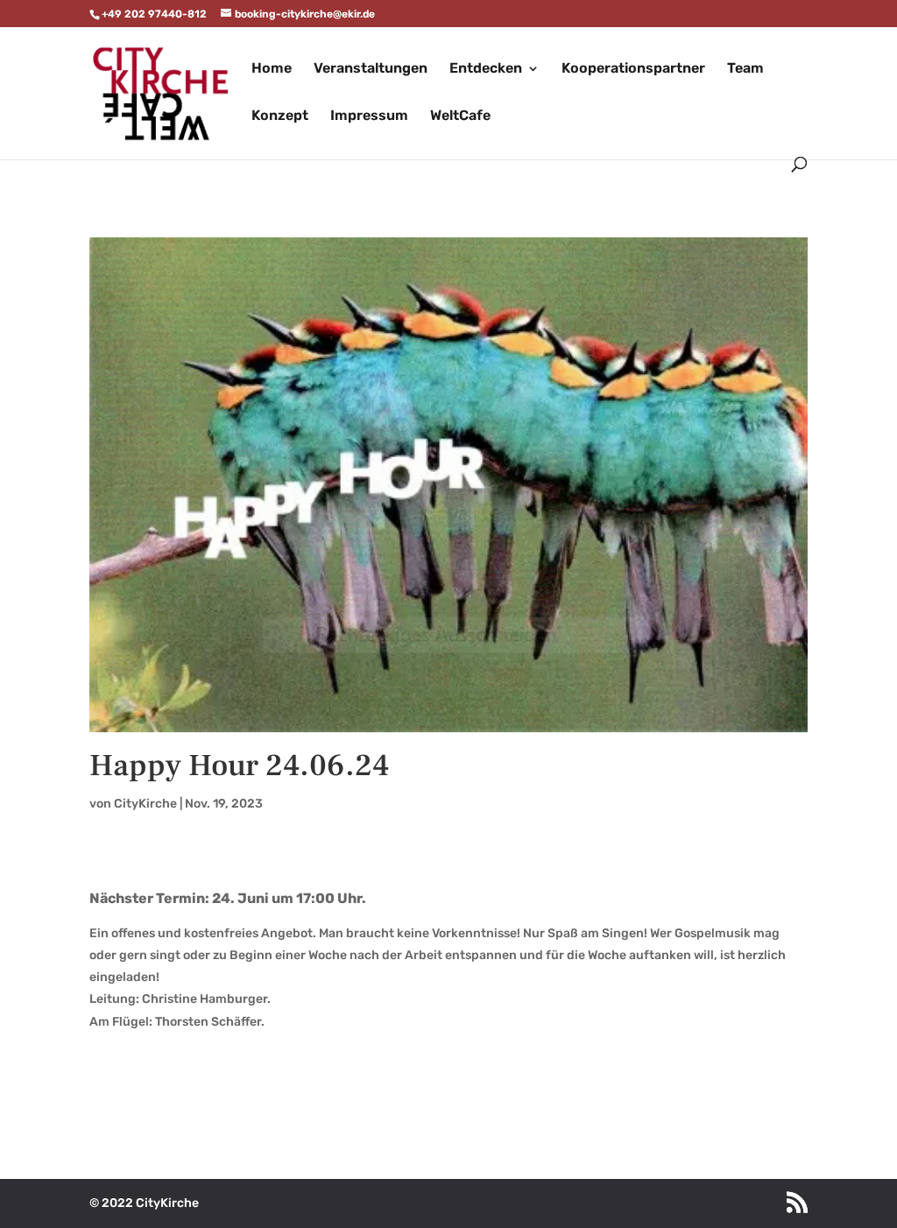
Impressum (369, 116)
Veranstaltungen (370, 69)
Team (745, 69)
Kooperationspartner (633, 69)
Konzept (279, 116)
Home (271, 69)
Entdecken (485, 69)
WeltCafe (460, 116)
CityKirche (145, 803)
